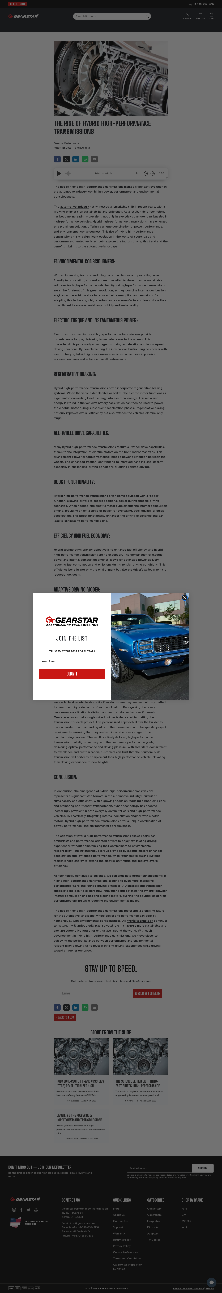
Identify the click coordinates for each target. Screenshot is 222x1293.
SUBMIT (72, 673)
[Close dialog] (185, 598)
